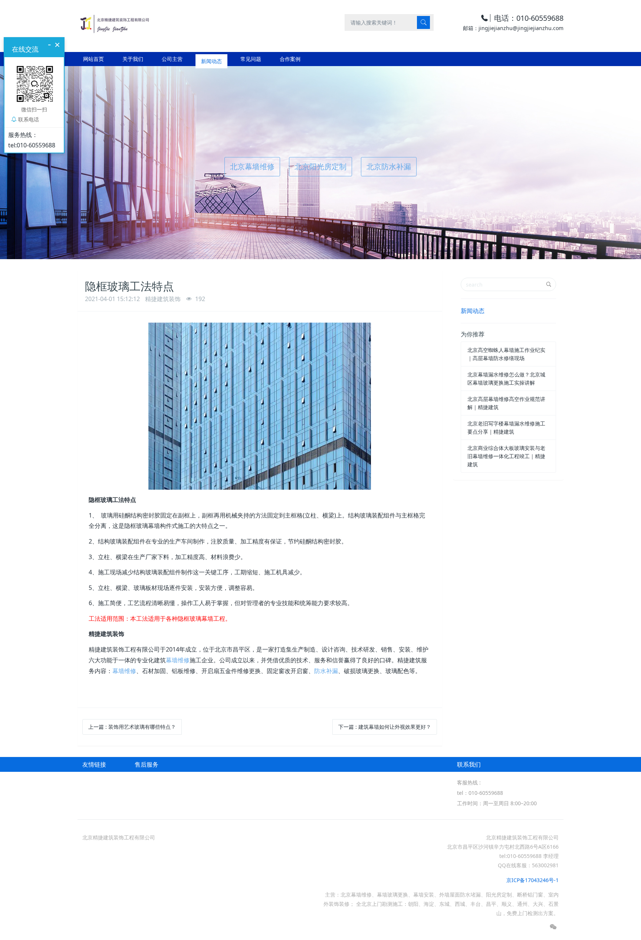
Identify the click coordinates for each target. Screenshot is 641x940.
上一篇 (132, 726)
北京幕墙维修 (252, 166)
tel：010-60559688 (480, 792)
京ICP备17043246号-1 (532, 880)
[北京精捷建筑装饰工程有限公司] (114, 22)
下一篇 (384, 726)
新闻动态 (472, 311)
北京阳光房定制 (320, 166)
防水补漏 (326, 671)
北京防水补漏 (388, 166)
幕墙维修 (178, 660)
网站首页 (93, 58)
